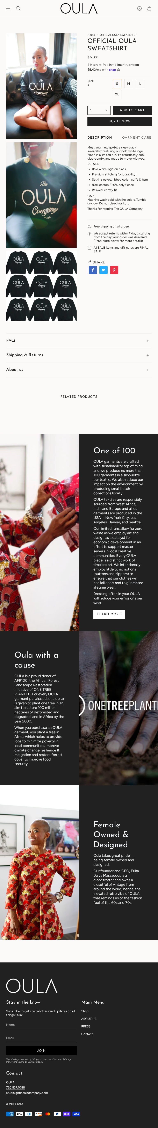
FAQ (10, 341)
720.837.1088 (15, 1087)
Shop (84, 1011)
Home (91, 34)
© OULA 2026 (14, 1104)
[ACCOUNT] (139, 8)
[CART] (149, 8)
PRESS (86, 1026)
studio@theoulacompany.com (27, 1093)
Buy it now (120, 121)
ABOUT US (88, 1019)
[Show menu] (8, 8)
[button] (18, 8)
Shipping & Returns (24, 355)
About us (14, 369)
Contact (87, 1034)
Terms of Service (27, 1061)
